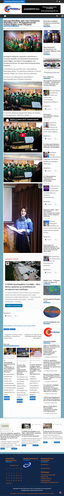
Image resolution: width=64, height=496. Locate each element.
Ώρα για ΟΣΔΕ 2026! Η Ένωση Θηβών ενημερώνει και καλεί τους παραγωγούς (50, 409)
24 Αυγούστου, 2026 (6, 429)
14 (18, 475)
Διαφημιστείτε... (46, 468)
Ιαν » (11, 483)
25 (11, 480)
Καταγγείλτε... (45, 464)
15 (21, 475)
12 (14, 475)
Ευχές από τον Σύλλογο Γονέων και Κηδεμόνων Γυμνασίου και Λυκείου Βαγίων (13, 336)
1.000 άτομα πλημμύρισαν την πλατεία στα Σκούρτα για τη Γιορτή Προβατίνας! (51, 398)
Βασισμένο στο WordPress (18, 493)
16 (6, 478)
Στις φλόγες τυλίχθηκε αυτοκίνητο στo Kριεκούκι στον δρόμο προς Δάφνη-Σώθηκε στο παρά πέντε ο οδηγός (51, 388)
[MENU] (62, 16)
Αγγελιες (2, 448)
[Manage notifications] (60, 492)
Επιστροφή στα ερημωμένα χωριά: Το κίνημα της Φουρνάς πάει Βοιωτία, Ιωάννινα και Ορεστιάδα (51, 248)
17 (9, 478)
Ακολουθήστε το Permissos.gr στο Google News (20, 325)
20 (16, 478)
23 (6, 480)
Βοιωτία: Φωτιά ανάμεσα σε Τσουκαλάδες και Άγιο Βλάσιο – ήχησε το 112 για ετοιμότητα (51, 377)
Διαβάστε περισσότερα (13, 305)
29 (21, 480)
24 (9, 480)
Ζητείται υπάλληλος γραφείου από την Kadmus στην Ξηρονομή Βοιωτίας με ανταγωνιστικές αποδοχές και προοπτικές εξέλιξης (51, 364)
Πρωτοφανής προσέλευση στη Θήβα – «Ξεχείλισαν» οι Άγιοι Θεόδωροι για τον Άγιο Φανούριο (51, 83)
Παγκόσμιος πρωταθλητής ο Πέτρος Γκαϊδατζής (51, 116)
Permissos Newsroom (21, 28)
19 (14, 478)
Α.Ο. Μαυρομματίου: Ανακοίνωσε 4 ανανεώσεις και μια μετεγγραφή (49, 178)
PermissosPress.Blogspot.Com (49, 482)
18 (11, 478)
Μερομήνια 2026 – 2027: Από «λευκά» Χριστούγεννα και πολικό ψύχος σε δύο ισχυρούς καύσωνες (51, 213)
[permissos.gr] (5, 16)
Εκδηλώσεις (6, 329)
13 (16, 475)
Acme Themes (50, 493)
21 (18, 478)
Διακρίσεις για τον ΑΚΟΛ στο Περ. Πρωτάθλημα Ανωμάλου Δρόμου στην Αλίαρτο (33, 336)
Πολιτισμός (12, 329)
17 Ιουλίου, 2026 (37, 424)
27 (16, 480)
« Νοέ (7, 483)
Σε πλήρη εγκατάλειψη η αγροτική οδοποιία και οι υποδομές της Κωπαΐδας (51, 145)
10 (9, 475)
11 (11, 475)
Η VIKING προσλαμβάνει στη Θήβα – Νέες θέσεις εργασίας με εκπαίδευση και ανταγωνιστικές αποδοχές (22, 287)
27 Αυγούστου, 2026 (9, 356)
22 (21, 478)
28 (18, 480)
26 (14, 480)
